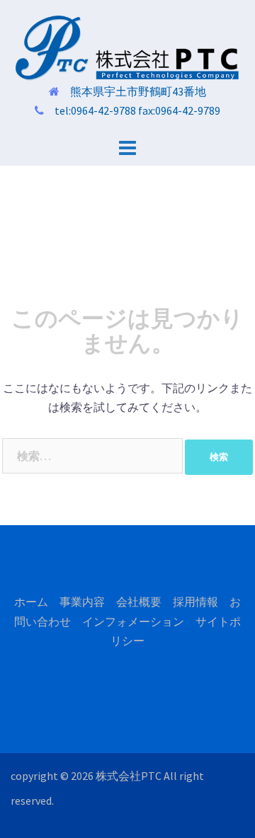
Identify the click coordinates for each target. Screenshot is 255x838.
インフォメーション (133, 621)
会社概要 (139, 602)
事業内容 (82, 602)
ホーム (31, 602)
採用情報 (195, 602)
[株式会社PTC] (127, 47)
